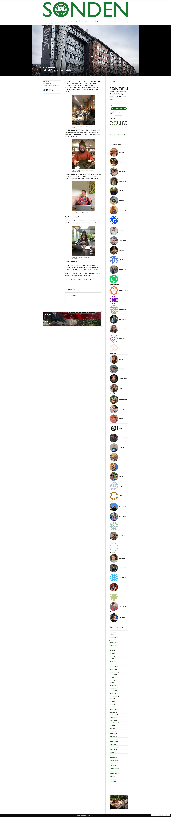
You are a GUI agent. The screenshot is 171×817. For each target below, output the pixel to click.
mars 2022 (112, 731)
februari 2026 (113, 637)
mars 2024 (112, 682)
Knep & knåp (74, 21)
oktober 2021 (113, 744)
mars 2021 (112, 752)
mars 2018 (112, 779)
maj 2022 (112, 725)
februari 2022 (113, 733)
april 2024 (112, 680)
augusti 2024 (113, 674)
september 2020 (113, 768)
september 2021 (113, 747)
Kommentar (96, 305)
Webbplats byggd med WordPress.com (85, 815)
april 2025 (112, 656)
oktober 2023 (113, 693)
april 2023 (112, 704)
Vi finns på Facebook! (117, 135)
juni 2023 (112, 698)
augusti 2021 (113, 749)
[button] (126, 802)
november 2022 (113, 717)
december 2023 (113, 688)
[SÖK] (127, 22)
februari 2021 (113, 755)
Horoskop (88, 21)
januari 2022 (112, 736)
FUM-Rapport (58, 23)
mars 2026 (112, 634)
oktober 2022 (113, 720)
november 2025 (113, 645)
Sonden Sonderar (64, 21)
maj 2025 (112, 653)
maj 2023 (112, 701)
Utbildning (95, 21)
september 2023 (113, 696)
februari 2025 (113, 661)
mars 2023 (112, 706)
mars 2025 (112, 658)
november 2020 (113, 763)
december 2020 (113, 760)
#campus (46, 85)
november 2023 (113, 690)
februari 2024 (113, 685)
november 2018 (113, 771)
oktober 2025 (113, 648)
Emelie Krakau (48, 81)
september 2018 (113, 773)
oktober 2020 (113, 765)
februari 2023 (113, 709)
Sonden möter (112, 21)
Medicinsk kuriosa (48, 23)
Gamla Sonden (103, 21)
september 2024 (113, 672)
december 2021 (113, 739)
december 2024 (113, 664)
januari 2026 (112, 640)
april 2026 (112, 632)
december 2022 (113, 714)
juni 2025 (112, 650)
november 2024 (113, 666)
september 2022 (113, 722)
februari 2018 (113, 781)
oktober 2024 (113, 669)
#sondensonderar (54, 85)
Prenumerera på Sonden (119, 108)
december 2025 (113, 642)
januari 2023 (112, 712)
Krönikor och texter (53, 21)
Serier (82, 21)
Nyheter (45, 67)
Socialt (65, 23)
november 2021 (113, 741)
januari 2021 (112, 757)
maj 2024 (112, 677)
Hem (45, 21)
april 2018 (112, 776)
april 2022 (112, 728)
